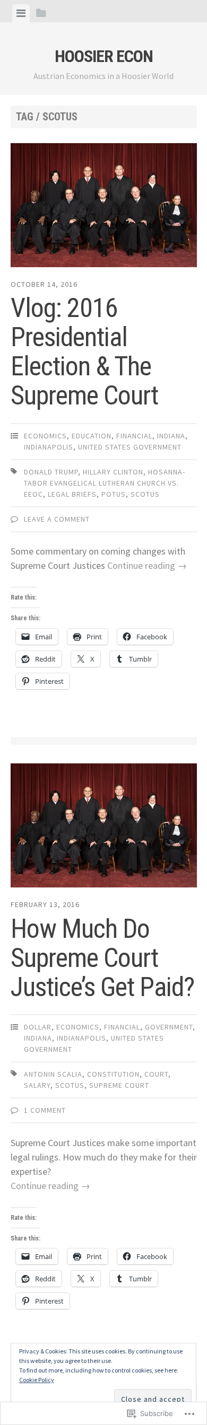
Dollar (37, 1027)
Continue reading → (147, 565)
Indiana (171, 436)
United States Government (130, 447)
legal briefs (72, 494)
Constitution (113, 1074)
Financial (134, 436)
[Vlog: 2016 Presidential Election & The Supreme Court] (104, 207)
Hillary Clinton (113, 472)
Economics (45, 436)
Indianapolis (48, 447)
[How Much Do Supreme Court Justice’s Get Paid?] (104, 827)
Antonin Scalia (53, 1074)
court (156, 1074)
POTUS (113, 494)
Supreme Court (119, 1085)
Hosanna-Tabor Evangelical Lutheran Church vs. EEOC (104, 483)
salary (37, 1085)
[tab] (21, 13)
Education (91, 436)
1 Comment (45, 1110)
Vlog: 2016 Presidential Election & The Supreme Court (84, 352)
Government (169, 1027)
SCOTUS (145, 494)
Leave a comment (57, 519)
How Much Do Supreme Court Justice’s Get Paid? (102, 957)
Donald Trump (51, 472)
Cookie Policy (36, 1380)
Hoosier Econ (104, 56)
